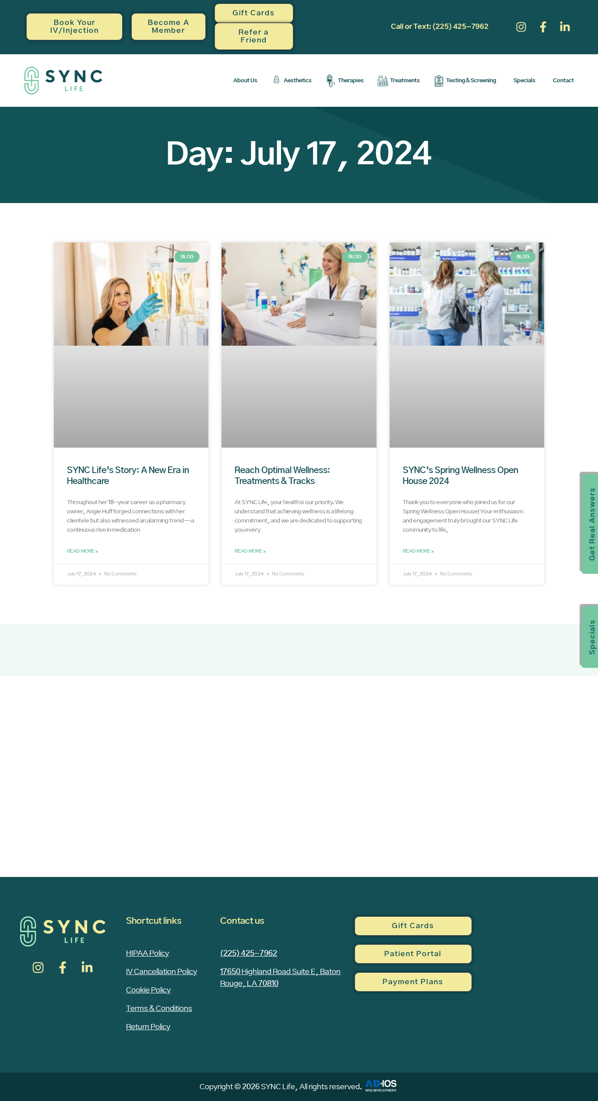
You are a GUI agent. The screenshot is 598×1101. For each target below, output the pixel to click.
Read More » (82, 551)
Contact (563, 80)
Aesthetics (298, 80)
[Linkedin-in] (565, 27)
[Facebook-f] (543, 27)
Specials (524, 80)
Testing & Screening (471, 80)
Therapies (351, 80)
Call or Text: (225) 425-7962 (440, 27)
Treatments (405, 80)
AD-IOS (380, 1085)
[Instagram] (521, 27)
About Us (245, 80)
